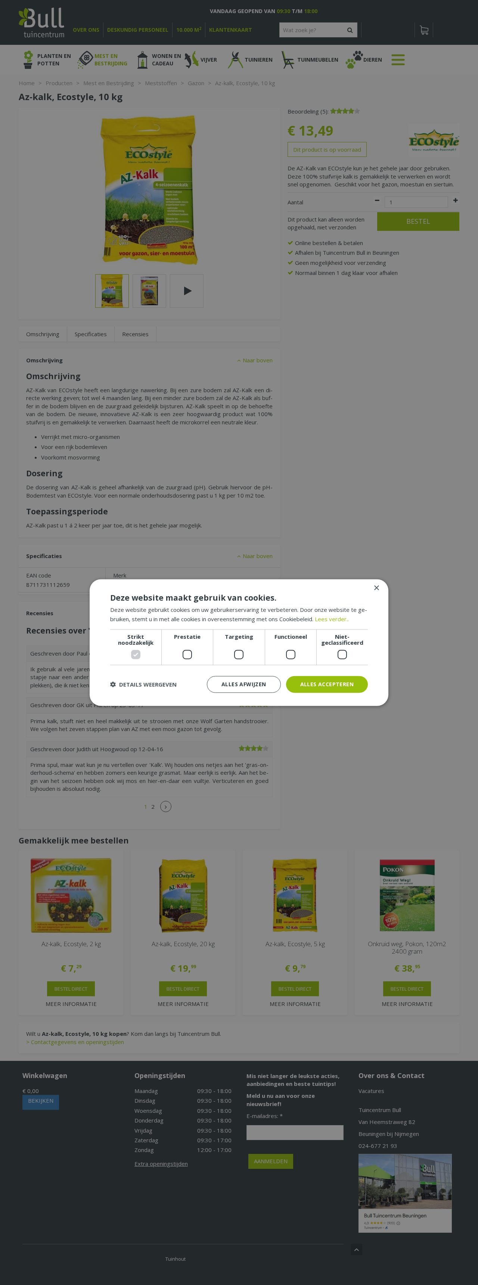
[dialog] (239, 642)
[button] (143, 684)
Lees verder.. (332, 619)
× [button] (376, 588)
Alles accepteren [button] (327, 684)
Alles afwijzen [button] (243, 684)
